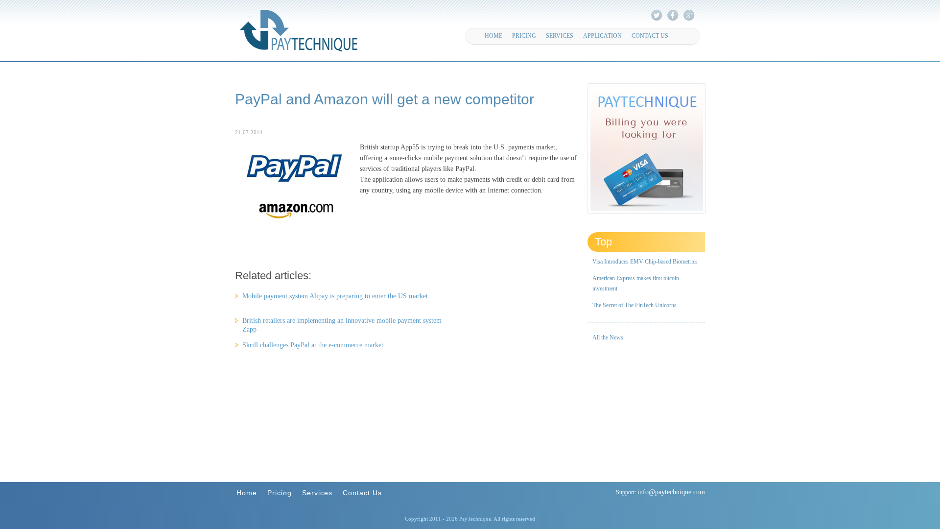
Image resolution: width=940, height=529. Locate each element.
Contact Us (650, 35)
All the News (607, 337)
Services (559, 35)
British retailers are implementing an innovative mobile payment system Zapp (342, 321)
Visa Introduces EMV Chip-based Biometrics (645, 261)
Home (493, 35)
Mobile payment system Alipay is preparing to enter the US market (335, 296)
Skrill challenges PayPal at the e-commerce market (312, 345)
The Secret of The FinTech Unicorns (634, 305)
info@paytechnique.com (671, 492)
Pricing (524, 35)
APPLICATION (602, 35)
